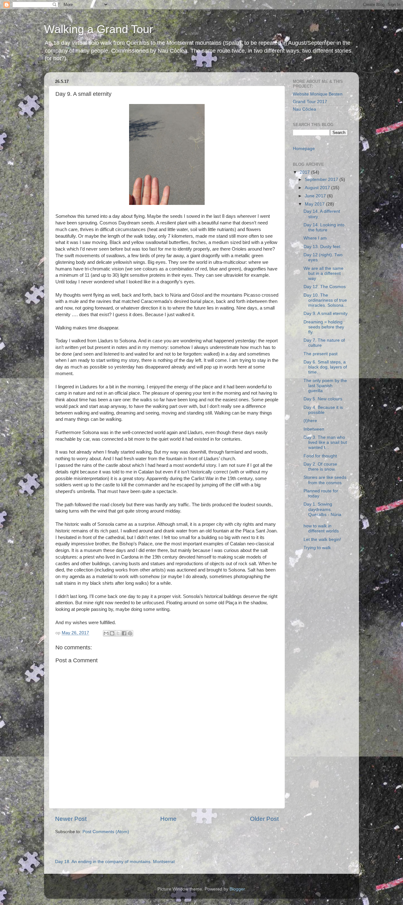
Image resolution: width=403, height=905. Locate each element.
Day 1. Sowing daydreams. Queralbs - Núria (322, 509)
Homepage (304, 148)
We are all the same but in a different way (323, 273)
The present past (321, 353)
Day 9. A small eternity (326, 313)
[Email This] (106, 633)
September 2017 (322, 179)
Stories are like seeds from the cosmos (325, 480)
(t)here (310, 420)
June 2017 (316, 196)
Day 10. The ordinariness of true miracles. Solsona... (325, 300)
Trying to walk (317, 547)
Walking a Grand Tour (98, 29)
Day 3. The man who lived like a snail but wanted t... (325, 442)
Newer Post (71, 818)
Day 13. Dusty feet (322, 246)
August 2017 (318, 187)
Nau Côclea (304, 109)
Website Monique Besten (318, 94)
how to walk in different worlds (321, 528)
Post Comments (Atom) (105, 831)
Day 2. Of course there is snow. (320, 467)
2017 (305, 172)
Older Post (264, 818)
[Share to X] (118, 633)
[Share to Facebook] (124, 633)
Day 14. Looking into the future (324, 227)
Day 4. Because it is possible (323, 410)
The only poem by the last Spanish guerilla (325, 385)
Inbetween (314, 429)
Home (168, 818)
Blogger (237, 889)
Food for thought (320, 456)
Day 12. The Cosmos (325, 286)
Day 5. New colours (323, 399)
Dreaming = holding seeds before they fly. (324, 327)
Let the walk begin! (322, 539)
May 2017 (315, 204)
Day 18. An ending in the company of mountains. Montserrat (115, 861)
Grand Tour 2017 (310, 101)
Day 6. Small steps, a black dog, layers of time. (325, 367)
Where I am (315, 238)
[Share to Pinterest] (130, 633)
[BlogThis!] (112, 633)
